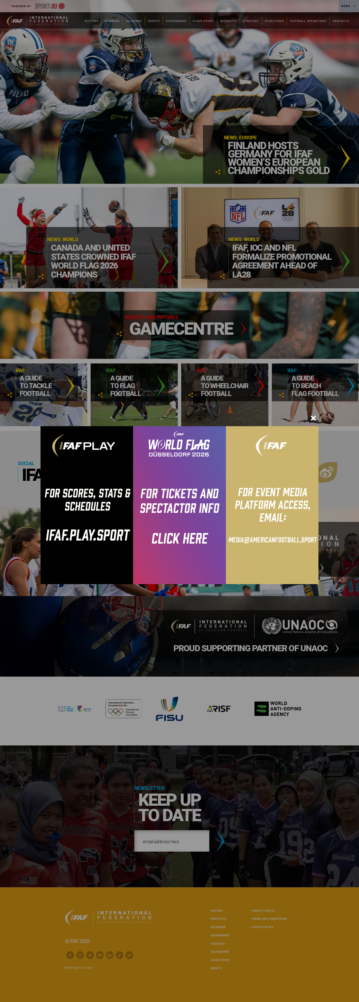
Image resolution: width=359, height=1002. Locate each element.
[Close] (313, 418)
